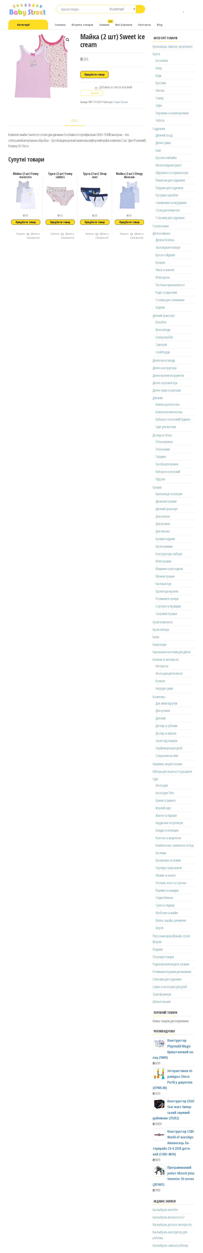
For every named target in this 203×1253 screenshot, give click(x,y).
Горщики (161, 456)
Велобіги (161, 322)
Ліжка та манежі (165, 269)
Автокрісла (162, 666)
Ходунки (160, 307)
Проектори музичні (167, 591)
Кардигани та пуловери (169, 822)
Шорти (159, 927)
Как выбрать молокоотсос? (168, 1217)
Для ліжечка (163, 531)
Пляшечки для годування (170, 180)
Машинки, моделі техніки (167, 763)
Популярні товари (163, 956)
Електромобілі (164, 337)
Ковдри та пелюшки (167, 830)
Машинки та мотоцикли (169, 568)
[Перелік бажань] (184, 9)
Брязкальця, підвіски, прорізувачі (172, 46)
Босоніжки (162, 60)
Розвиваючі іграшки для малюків (172, 971)
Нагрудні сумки (164, 688)
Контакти (144, 25)
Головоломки (161, 226)
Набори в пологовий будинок (173, 419)
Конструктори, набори (169, 553)
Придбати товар (94, 74)
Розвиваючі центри (167, 598)
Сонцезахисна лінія (167, 755)
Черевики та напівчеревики (172, 113)
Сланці (159, 98)
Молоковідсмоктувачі (168, 165)
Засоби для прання (167, 464)
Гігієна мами (163, 449)
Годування (159, 128)
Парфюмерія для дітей (169, 748)
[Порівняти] (178, 9)
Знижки (105, 23)
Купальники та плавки (168, 860)
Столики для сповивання (170, 299)
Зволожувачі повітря (168, 247)
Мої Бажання (123, 25)
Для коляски (163, 516)
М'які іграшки (163, 561)
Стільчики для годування (170, 217)
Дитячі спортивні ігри (165, 382)
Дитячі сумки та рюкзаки (167, 390)
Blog (160, 25)
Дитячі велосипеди (164, 360)
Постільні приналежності (170, 284)
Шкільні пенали (161, 1001)
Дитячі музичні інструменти (168, 375)
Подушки (158, 949)
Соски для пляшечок (168, 210)
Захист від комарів (166, 740)
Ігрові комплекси (163, 622)
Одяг (155, 779)
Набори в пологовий (168, 471)
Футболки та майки (167, 912)
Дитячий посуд (164, 135)
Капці (159, 68)
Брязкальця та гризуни (169, 493)
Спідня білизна (121, 102)
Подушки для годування (169, 187)
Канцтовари (160, 644)
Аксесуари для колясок (169, 673)
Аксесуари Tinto (165, 792)
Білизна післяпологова (169, 411)
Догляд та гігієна (162, 435)
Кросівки (161, 82)
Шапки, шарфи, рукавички (171, 920)
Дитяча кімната (161, 233)
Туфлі (159, 105)
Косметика (159, 696)
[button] (67, 39)
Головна (60, 25)
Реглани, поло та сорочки (171, 882)
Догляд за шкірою (166, 733)
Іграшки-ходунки (165, 538)
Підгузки (160, 479)
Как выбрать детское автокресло (172, 1224)
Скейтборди (163, 352)
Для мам (158, 397)
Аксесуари (162, 785)
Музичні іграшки (165, 576)
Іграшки (157, 487)
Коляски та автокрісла (165, 659)
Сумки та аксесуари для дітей (170, 986)
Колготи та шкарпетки (168, 837)
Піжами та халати (165, 875)
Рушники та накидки (167, 890)
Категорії (23, 25)
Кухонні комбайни (166, 157)
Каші (158, 150)
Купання (160, 262)
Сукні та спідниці (165, 905)
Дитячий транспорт (164, 315)
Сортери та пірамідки (168, 606)
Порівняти (20, 233)
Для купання (163, 523)
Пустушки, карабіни (167, 195)
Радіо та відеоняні (166, 292)
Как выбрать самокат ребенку (170, 1245)
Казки (156, 636)
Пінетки (160, 90)
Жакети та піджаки (166, 815)
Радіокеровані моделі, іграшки (171, 964)
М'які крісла (163, 277)
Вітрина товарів (82, 25)
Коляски (160, 680)
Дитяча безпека (165, 239)
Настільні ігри (163, 583)
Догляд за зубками (166, 725)
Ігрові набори (161, 629)
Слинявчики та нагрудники (171, 202)
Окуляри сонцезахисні (169, 867)
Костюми (161, 852)
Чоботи (160, 120)
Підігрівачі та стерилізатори (172, 172)
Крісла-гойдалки (165, 255)
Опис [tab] (74, 120)
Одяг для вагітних (166, 426)
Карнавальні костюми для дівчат (172, 651)
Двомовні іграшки (166, 501)
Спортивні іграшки (166, 613)
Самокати (161, 344)
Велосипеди (163, 329)
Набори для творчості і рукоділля (172, 771)
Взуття (156, 54)
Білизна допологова (167, 404)
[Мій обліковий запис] (190, 9)
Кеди (158, 75)
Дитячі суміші (163, 142)
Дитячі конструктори (164, 367)
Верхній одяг (163, 807)
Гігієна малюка (164, 441)
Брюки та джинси (165, 800)
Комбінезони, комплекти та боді (175, 845)
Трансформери (162, 994)
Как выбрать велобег (165, 1209)
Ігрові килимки (164, 546)
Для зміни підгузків (166, 703)
